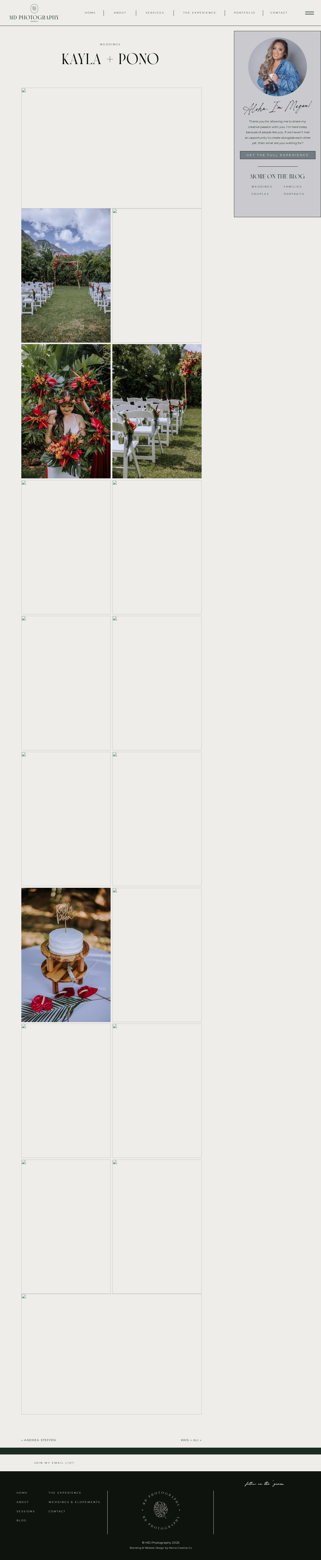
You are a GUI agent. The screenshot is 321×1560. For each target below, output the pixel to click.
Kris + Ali (190, 1440)
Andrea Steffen (40, 1440)
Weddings (110, 44)
